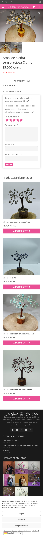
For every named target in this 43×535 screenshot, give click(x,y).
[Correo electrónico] (12, 430)
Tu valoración (11, 125)
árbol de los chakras (10, 441)
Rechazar (21, 519)
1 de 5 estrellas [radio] (7, 120)
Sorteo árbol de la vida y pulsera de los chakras (20, 446)
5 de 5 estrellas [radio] (21, 120)
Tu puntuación (12, 117)
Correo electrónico (13, 154)
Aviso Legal (35, 531)
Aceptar (21, 513)
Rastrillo (6, 451)
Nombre (9, 145)
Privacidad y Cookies (10, 531)
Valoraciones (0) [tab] (21, 80)
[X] (21, 430)
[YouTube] (26, 430)
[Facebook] (17, 430)
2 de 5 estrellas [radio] (10, 120)
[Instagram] (30, 430)
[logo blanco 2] (18, 7)
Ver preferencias (21, 525)
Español (10, 533)
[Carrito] (34, 6)
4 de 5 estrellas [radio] (17, 120)
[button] (40, 2)
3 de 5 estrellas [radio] (14, 120)
